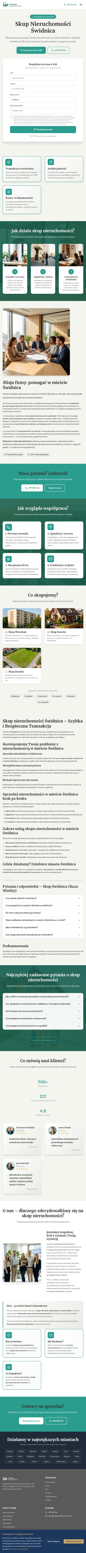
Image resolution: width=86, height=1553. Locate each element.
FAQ (46, 1489)
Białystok (42, 1456)
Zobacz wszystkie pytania (43, 1040)
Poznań (44, 1451)
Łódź (65, 1451)
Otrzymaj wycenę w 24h (31, 50)
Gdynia (22, 1461)
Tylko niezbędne (53, 1541)
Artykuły (48, 1493)
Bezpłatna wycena (31, 1421)
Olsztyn (75, 1461)
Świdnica (10, 1451)
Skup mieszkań (8, 1516)
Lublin (20, 1456)
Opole (77, 1456)
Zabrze (46, 1461)
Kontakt (48, 1500)
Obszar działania (51, 1496)
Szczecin (76, 1451)
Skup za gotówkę (8, 1512)
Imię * (12, 73)
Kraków (21, 1451)
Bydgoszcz (30, 1456)
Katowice (9, 1456)
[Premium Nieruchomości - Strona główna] (18, 4)
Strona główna (50, 1482)
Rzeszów (67, 1456)
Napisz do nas (54, 488)
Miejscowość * (15, 95)
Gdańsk (55, 1451)
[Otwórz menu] (80, 4)
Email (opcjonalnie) (16, 105)
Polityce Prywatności (20, 1549)
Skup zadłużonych (9, 1527)
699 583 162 (60, 50)
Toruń (10, 1461)
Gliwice (34, 1461)
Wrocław (33, 1451)
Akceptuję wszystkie (74, 1541)
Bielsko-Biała (61, 1461)
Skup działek (7, 1523)
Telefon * (13, 84)
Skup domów (7, 1520)
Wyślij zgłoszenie (45, 129)
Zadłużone (15, 696)
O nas (47, 1486)
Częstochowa (54, 1456)
